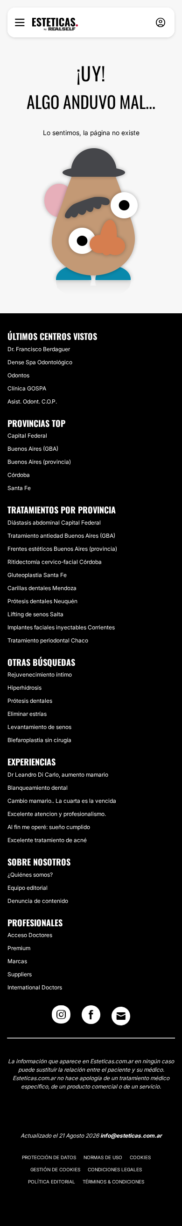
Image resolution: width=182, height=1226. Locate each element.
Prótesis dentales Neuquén (42, 601)
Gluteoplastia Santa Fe (37, 574)
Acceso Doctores (29, 934)
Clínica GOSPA (26, 388)
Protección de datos (49, 1157)
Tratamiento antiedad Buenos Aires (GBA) (61, 535)
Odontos (18, 375)
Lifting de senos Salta (35, 614)
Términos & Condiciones (113, 1181)
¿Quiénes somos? (30, 874)
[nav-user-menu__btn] (160, 22)
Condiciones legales (115, 1169)
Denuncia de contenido (37, 900)
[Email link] (121, 1016)
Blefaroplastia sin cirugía (39, 739)
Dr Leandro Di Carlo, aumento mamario (57, 774)
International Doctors (34, 987)
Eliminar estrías (27, 713)
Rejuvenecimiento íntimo (39, 674)
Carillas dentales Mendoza (42, 587)
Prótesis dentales (29, 700)
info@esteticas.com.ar (131, 1135)
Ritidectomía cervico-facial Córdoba (54, 561)
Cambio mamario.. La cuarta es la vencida (61, 800)
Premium (18, 948)
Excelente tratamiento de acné (47, 840)
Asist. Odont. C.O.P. (32, 401)
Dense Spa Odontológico (39, 362)
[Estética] (55, 24)
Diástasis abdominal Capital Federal (54, 522)
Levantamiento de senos (39, 726)
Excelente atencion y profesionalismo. (56, 813)
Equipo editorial (27, 887)
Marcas (17, 961)
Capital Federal (27, 435)
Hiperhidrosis (24, 687)
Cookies (140, 1157)
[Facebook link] (91, 1017)
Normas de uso (103, 1157)
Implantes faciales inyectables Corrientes (61, 627)
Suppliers (19, 974)
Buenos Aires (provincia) (39, 461)
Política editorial (51, 1181)
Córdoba (18, 474)
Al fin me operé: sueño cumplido (48, 826)
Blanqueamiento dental (37, 787)
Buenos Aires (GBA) (32, 448)
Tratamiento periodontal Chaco (47, 640)
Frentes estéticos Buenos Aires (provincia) (62, 548)
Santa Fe (19, 487)
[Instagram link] (61, 1017)
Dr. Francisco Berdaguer (38, 349)
